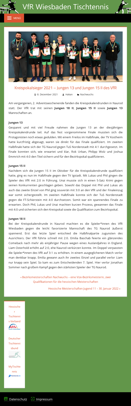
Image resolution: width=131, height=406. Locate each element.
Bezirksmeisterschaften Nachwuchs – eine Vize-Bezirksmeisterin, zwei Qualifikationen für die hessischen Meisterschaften (66, 279)
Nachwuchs (86, 94)
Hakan (69, 94)
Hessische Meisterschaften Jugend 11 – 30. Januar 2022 (83, 289)
